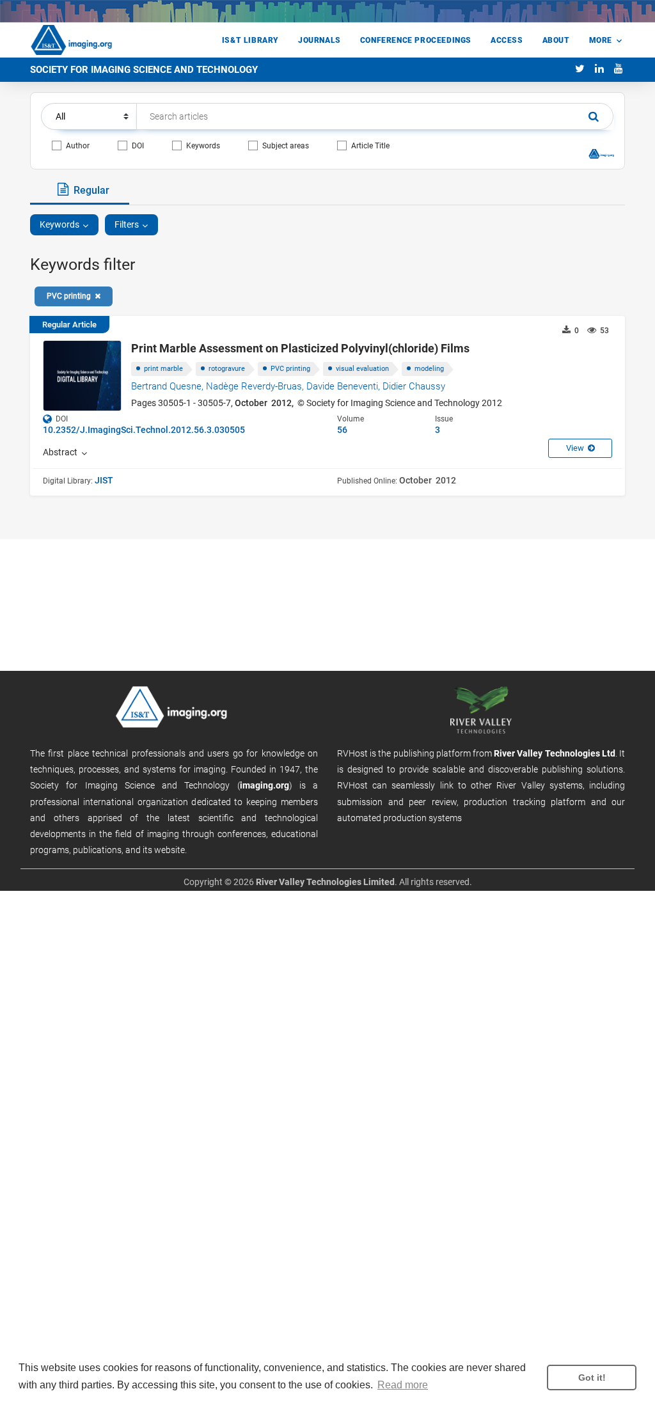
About (556, 40)
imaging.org (264, 785)
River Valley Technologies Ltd (554, 753)
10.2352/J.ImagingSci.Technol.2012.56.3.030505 (144, 430)
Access (507, 40)
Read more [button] (402, 1384)
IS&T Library (250, 40)
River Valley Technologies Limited (325, 882)
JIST (104, 480)
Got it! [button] (592, 1377)
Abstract (62, 452)
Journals (319, 40)
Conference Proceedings (415, 40)
